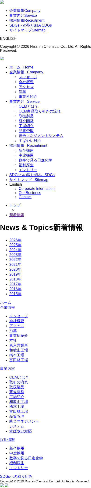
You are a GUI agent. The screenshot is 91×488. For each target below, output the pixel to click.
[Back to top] (2, 486)
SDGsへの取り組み (30, 25)
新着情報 (16, 215)
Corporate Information (37, 189)
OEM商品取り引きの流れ (40, 111)
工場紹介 (26, 126)
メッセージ (28, 77)
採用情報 (26, 20)
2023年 (15, 255)
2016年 (15, 289)
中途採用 (26, 155)
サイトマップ (27, 30)
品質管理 (26, 131)
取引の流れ (18, 382)
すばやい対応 (30, 141)
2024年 (15, 250)
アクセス (26, 87)
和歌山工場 (18, 350)
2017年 (15, 284)
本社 (13, 340)
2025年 (15, 245)
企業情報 (24, 11)
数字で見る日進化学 (35, 160)
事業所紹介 (28, 97)
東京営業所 (18, 345)
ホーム (21, 67)
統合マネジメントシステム (41, 136)
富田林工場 (18, 360)
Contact (25, 197)
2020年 (15, 269)
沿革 (22, 92)
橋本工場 (16, 355)
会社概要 (26, 82)
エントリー (28, 170)
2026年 (15, 240)
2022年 (15, 260)
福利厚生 (26, 165)
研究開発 (26, 121)
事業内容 (23, 15)
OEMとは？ (28, 106)
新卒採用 (26, 150)
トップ (15, 205)
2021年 (15, 264)
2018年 (15, 279)
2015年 (15, 294)
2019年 (15, 274)
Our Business (30, 193)
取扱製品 (26, 116)
